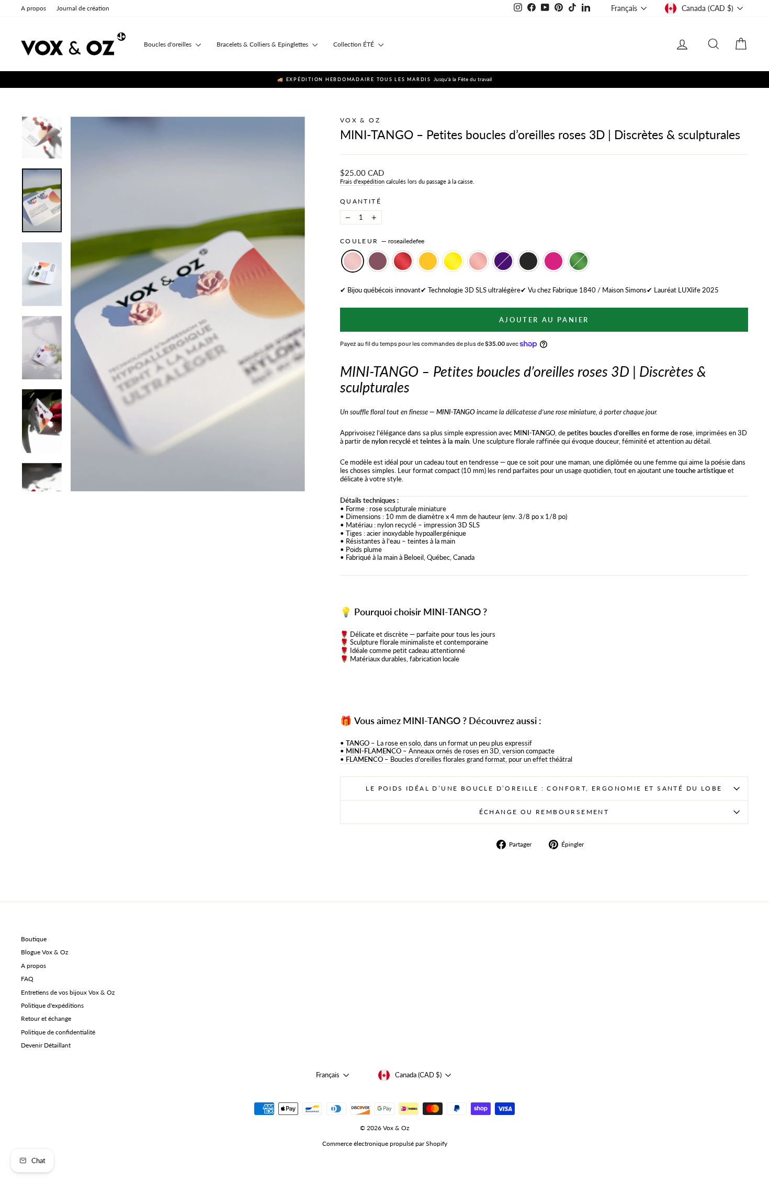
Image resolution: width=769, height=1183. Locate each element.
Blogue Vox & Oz (44, 952)
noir (528, 261)
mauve (503, 261)
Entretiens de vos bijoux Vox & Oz (68, 992)
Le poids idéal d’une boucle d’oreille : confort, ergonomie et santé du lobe (544, 788)
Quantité (360, 201)
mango (427, 261)
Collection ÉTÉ (354, 44)
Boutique (34, 939)
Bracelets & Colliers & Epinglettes (263, 44)
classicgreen (578, 261)
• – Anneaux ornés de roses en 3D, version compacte (447, 751)
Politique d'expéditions (52, 1005)
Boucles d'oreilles (168, 44)
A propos (33, 8)
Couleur (382, 241)
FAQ (27, 979)
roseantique (478, 261)
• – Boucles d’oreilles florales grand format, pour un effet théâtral (456, 759)
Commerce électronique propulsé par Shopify (384, 1143)
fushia (553, 261)
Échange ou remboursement (544, 812)
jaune (453, 261)
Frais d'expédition (362, 181)
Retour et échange (46, 1018)
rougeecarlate (402, 261)
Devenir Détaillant (46, 1045)
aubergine (377, 261)
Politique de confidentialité (58, 1032)
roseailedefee (352, 261)
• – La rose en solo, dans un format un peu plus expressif (436, 743)
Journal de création (82, 8)
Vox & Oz (360, 120)
